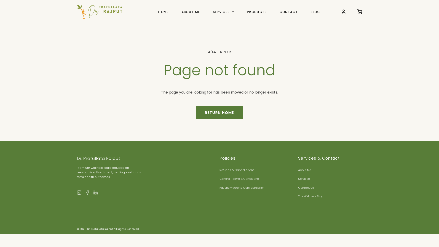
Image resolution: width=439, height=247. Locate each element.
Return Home (219, 112)
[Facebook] (87, 193)
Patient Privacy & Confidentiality (242, 188)
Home (163, 12)
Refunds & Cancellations (237, 170)
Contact (289, 12)
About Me (191, 12)
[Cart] (359, 11)
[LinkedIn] (95, 193)
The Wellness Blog (310, 196)
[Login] (343, 11)
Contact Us (306, 188)
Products (257, 12)
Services (222, 12)
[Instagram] (79, 193)
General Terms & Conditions (239, 179)
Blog (315, 12)
